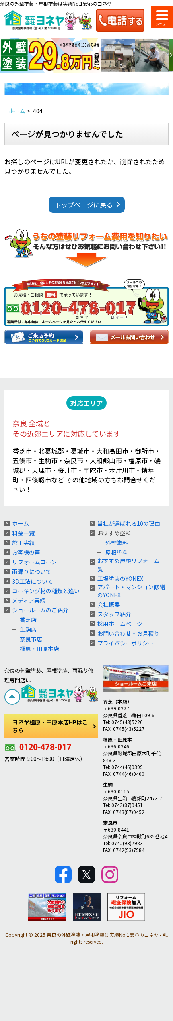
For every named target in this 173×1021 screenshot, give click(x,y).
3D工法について (32, 581)
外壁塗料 (116, 543)
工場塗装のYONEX (120, 578)
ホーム (20, 523)
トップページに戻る (84, 204)
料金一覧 (23, 533)
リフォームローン (34, 562)
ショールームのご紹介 (40, 610)
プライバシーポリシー (125, 643)
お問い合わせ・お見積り (128, 633)
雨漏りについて (31, 571)
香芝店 (28, 620)
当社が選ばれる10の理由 (128, 523)
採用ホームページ (119, 624)
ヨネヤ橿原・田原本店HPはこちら (50, 726)
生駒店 (28, 629)
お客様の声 (26, 552)
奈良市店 (31, 639)
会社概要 (108, 604)
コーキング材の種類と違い (46, 591)
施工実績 (23, 543)
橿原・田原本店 (39, 649)
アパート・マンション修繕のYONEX (131, 591)
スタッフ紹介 (114, 614)
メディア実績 (28, 600)
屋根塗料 (116, 552)
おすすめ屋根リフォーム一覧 (131, 565)
